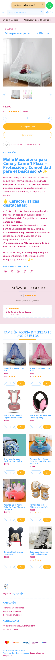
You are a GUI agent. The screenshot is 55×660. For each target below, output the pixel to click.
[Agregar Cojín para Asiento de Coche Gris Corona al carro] (47, 567)
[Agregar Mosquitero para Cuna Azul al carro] (21, 383)
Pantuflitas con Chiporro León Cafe (39, 506)
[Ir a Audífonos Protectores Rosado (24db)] (40, 401)
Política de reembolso (12, 611)
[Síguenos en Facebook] (17, 593)
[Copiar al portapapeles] (31, 271)
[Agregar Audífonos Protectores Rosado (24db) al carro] (47, 427)
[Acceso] (47, 12)
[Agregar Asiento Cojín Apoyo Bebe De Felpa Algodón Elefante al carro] (47, 472)
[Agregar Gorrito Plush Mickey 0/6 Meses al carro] (21, 567)
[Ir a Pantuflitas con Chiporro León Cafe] (40, 490)
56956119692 (12, 629)
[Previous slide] (5, 94)
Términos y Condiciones (13, 607)
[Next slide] (50, 94)
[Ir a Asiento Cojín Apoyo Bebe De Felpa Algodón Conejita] (14, 490)
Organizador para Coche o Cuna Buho (13, 460)
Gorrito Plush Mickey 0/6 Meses (13, 553)
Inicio (5, 20)
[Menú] (3, 12)
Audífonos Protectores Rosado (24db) (40, 416)
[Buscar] (42, 12)
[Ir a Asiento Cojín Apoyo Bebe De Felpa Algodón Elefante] (40, 445)
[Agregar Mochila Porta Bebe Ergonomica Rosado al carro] (21, 427)
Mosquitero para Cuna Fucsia (40, 369)
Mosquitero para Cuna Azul (14, 369)
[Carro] (51, 12)
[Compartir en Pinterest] (25, 271)
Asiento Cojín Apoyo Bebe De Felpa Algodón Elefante (40, 461)
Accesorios (16, 20)
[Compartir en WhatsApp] (18, 271)
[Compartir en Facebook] (5, 271)
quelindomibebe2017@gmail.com (20, 625)
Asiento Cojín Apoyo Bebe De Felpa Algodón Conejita (14, 507)
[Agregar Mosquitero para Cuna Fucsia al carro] (47, 383)
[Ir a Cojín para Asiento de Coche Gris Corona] (40, 538)
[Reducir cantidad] (5, 118)
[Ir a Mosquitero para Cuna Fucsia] (40, 354)
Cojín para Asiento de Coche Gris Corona (40, 553)
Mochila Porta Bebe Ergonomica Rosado (13, 416)
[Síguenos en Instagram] (13, 593)
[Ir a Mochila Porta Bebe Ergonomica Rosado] (14, 401)
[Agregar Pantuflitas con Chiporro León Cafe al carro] (47, 520)
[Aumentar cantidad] (49, 118)
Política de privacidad (12, 615)
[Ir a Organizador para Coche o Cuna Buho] (14, 445)
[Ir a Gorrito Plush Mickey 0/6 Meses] (14, 538)
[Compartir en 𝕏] (12, 271)
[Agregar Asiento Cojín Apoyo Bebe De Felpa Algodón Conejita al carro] (21, 520)
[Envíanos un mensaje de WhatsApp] (49, 5)
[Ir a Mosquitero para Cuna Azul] (14, 354)
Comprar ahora (27, 135)
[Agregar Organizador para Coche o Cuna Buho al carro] (21, 472)
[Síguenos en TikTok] (21, 593)
